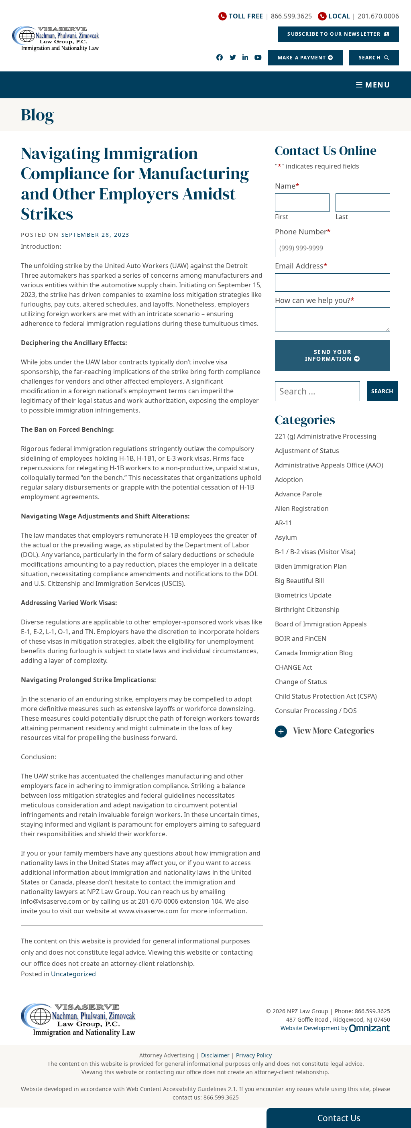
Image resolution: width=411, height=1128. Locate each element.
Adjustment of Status (307, 450)
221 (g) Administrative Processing (325, 436)
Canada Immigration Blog (314, 652)
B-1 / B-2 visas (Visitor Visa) (315, 551)
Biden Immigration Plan (311, 566)
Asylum (286, 537)
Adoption (289, 479)
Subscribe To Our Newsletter (334, 33)
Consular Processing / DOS (316, 710)
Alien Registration (302, 508)
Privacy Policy (254, 1055)
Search (370, 57)
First (281, 216)
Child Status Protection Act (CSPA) (326, 696)
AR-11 (283, 522)
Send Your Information (328, 355)
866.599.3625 (221, 1097)
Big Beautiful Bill (299, 580)
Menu (378, 84)
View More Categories (333, 731)
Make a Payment (302, 57)
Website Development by (335, 1028)
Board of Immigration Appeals (321, 624)
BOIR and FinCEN (300, 638)
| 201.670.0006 (363, 16)
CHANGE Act (293, 667)
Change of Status (301, 681)
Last (342, 216)
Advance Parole (298, 494)
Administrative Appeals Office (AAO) (329, 465)
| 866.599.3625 (270, 16)
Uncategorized (73, 973)
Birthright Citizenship (307, 609)
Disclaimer (215, 1055)
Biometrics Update (303, 595)
